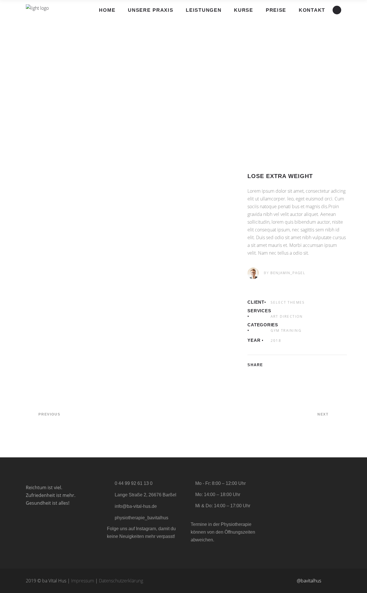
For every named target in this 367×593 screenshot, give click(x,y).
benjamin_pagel (287, 272)
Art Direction (287, 316)
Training (291, 330)
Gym (275, 330)
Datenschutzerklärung (121, 581)
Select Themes (288, 302)
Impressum (82, 581)
